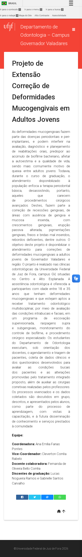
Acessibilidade (59, 15)
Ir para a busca (54, 9)
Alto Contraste (42, 15)
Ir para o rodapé (9, 15)
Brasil (8, 3)
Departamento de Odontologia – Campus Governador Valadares (45, 35)
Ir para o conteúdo (10, 9)
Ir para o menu (33, 9)
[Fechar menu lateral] (74, 29)
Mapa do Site (25, 15)
